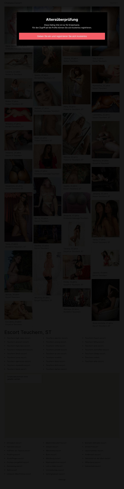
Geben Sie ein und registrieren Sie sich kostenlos (62, 36)
